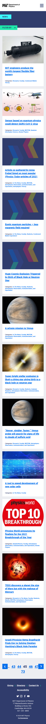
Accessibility (23, 690)
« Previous (5, 666)
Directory (21, 685)
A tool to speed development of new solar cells (21, 485)
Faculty (21, 81)
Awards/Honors (18, 544)
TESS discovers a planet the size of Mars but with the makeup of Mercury (22, 589)
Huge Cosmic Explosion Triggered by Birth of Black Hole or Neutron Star (22, 277)
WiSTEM (27, 130)
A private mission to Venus (19, 328)
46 (31, 666)
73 (23, 671)
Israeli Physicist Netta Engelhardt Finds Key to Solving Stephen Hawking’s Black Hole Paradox (22, 643)
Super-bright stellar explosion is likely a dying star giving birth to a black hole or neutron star (22, 379)
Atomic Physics (23, 132)
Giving (10, 685)
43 (13, 666)
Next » (41, 666)
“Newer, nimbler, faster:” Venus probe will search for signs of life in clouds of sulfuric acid (22, 434)
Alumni (7, 600)
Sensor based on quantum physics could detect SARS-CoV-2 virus (23, 122)
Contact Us (34, 685)
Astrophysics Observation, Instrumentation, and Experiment (20, 289)
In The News (17, 183)
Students (30, 234)
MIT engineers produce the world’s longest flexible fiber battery (19, 71)
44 (19, 666)
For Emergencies (23, 718)
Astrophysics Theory (19, 186)
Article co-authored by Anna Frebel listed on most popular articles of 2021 (21, 173)
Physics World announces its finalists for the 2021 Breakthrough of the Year (20, 534)
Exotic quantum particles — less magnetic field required (21, 226)
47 (36, 666)
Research (16, 81)
